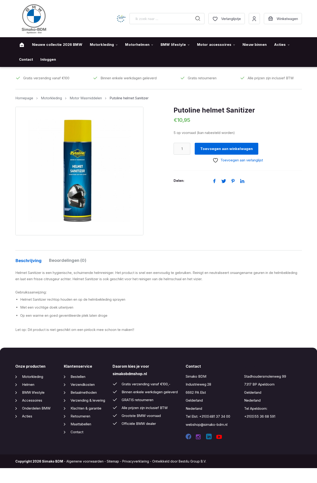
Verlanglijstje (231, 19)
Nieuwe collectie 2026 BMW (57, 44)
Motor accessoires (214, 44)
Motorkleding (102, 44)
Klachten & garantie (86, 408)
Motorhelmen (137, 44)
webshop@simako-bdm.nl (206, 424)
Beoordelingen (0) (67, 260)
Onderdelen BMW (36, 408)
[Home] (22, 45)
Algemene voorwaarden (85, 461)
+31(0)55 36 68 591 (259, 416)
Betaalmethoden (84, 392)
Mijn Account (254, 18)
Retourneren (80, 416)
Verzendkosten (83, 384)
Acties (280, 44)
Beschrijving (29, 260)
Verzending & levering (88, 400)
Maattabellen (81, 424)
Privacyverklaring (135, 461)
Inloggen (48, 59)
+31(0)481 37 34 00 (214, 416)
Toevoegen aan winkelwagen (226, 149)
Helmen (28, 384)
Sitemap (113, 461)
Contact (26, 59)
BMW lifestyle (173, 44)
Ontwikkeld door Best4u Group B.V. (179, 461)
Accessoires (32, 400)
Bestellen (78, 376)
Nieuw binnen (255, 44)
